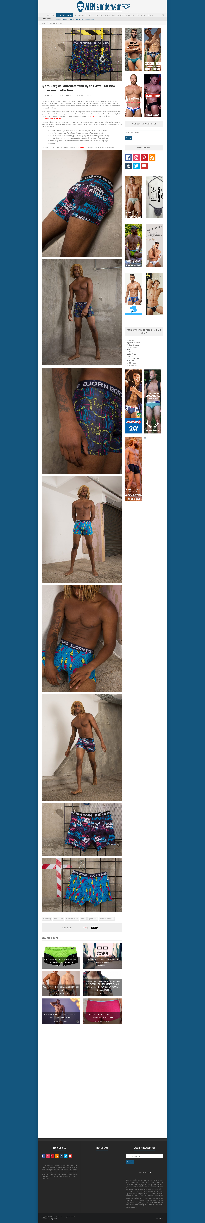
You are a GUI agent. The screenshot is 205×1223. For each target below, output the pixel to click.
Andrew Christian (133, 345)
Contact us (159, 1219)
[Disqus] (82, 1056)
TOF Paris (130, 361)
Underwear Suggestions (117, 15)
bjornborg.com (81, 147)
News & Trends (64, 15)
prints (83, 919)
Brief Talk (136, 15)
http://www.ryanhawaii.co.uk (51, 118)
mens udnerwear (72, 919)
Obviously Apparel (133, 358)
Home (43, 23)
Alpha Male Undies (133, 343)
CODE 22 (130, 352)
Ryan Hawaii (93, 919)
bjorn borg (47, 919)
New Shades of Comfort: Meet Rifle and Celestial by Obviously (79, 19)
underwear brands (106, 919)
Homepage (50, 15)
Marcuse (130, 356)
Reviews (100, 15)
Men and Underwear (70, 96)
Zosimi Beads (132, 365)
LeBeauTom (131, 354)
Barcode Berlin (132, 347)
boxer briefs (58, 919)
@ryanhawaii (94, 116)
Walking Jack (131, 363)
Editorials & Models (84, 15)
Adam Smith (131, 341)
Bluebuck (130, 349)
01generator (54, 1219)
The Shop (150, 15)
